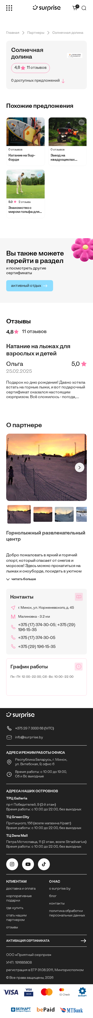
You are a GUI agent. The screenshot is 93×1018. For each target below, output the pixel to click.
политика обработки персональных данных (67, 913)
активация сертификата (28, 941)
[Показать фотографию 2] (42, 514)
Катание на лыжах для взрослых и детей (38, 350)
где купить (14, 908)
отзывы (12, 927)
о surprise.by (59, 889)
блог (53, 896)
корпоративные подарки (19, 898)
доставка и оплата (20, 889)
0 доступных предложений (35, 81)
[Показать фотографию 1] (19, 514)
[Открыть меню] (9, 8)
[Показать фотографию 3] (64, 514)
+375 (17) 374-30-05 (36, 638)
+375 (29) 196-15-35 (37, 647)
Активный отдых (26, 286)
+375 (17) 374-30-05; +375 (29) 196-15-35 (46, 627)
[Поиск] (84, 8)
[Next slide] (79, 467)
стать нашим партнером (16, 918)
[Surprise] (47, 8)
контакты (56, 903)
